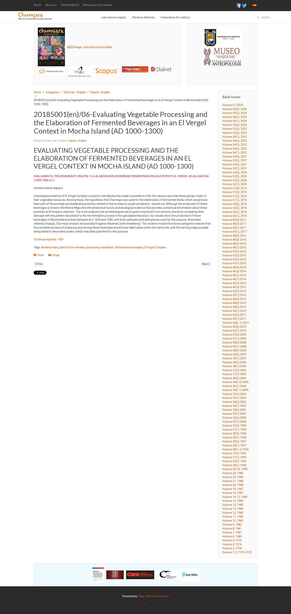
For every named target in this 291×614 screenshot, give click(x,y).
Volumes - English (75, 92)
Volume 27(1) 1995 (234, 457)
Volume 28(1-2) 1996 (235, 449)
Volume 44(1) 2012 (234, 310)
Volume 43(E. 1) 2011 (235, 322)
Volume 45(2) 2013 (234, 291)
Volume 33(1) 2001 (234, 413)
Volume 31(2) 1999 (234, 425)
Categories (52, 92)
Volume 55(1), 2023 (234, 136)
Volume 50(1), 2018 (234, 215)
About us (51, 5)
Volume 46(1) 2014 (234, 279)
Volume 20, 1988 (232, 485)
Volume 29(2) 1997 (234, 441)
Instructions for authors (175, 17)
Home (37, 5)
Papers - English (100, 92)
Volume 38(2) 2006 (234, 362)
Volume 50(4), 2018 (234, 204)
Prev (39, 264)
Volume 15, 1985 (232, 500)
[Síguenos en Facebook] (239, 5)
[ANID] (98, 574)
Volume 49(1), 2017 (234, 231)
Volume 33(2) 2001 (234, 409)
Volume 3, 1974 (232, 548)
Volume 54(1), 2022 (234, 152)
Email (55, 255)
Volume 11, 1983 (232, 516)
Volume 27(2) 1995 (234, 453)
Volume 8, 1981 (232, 528)
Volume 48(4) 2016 (234, 235)
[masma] (222, 53)
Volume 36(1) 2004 (234, 386)
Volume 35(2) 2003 (234, 394)
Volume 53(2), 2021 (234, 164)
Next (205, 264)
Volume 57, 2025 (232, 105)
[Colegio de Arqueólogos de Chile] (168, 574)
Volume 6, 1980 (232, 536)
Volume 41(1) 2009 (234, 338)
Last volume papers (113, 17)
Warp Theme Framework (153, 596)
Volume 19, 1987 (232, 489)
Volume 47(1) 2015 (234, 263)
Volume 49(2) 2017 (234, 227)
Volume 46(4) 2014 (234, 267)
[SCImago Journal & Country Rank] (89, 46)
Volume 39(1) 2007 (234, 358)
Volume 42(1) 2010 (234, 330)
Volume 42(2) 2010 (234, 326)
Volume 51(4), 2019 (234, 188)
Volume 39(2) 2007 (234, 354)
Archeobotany (50, 247)
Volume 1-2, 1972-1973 (237, 552)
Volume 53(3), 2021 (234, 160)
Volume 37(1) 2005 (234, 374)
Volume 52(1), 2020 (234, 184)
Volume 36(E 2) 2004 (235, 382)
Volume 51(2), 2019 (234, 196)
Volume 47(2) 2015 (234, 259)
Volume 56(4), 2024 (234, 109)
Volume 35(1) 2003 (234, 398)
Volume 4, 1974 (232, 544)
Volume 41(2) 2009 (234, 334)
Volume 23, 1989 (232, 473)
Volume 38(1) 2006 (234, 366)
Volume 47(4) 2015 (234, 251)
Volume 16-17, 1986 (234, 496)
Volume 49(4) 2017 (234, 219)
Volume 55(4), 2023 (234, 124)
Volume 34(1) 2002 (234, 405)
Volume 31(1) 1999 (234, 429)
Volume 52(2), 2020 (234, 180)
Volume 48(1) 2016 (234, 247)
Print (40, 255)
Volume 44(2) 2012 (234, 306)
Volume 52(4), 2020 (234, 172)
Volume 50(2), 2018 (234, 212)
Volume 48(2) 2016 (234, 243)
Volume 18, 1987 (232, 492)
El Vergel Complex (155, 247)
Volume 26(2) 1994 (234, 461)
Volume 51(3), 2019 (234, 192)
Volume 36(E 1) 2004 (235, 390)
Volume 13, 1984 (232, 508)
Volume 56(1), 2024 (234, 120)
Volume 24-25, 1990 (234, 469)
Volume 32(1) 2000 (234, 421)
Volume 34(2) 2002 (234, 401)
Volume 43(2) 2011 (234, 314)
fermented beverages (128, 247)
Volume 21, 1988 (232, 481)
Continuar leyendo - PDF (49, 239)
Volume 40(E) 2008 (234, 350)
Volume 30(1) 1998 (234, 437)
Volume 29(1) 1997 (234, 445)
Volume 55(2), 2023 (234, 132)
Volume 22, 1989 (232, 477)
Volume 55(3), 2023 (234, 128)
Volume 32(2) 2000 (234, 417)
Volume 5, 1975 (232, 540)
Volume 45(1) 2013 (234, 295)
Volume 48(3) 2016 (234, 239)
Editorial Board (70, 5)
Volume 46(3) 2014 (234, 271)
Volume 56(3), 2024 (234, 113)
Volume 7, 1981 (232, 532)
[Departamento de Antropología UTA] (222, 62)
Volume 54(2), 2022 (234, 148)
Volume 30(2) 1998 (234, 433)
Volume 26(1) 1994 (234, 465)
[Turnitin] (190, 574)
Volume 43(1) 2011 (234, 318)
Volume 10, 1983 (232, 520)
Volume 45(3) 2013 (234, 287)
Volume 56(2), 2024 (234, 117)
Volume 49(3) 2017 (234, 223)
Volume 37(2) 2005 (234, 370)
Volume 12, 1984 (232, 512)
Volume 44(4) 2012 (234, 299)
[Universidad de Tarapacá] (222, 37)
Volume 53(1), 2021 (234, 168)
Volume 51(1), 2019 (234, 200)
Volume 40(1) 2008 (234, 346)
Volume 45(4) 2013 (234, 283)
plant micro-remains (72, 247)
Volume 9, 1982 (232, 524)
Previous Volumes (143, 17)
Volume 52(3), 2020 (234, 176)
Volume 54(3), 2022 (234, 144)
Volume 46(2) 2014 (234, 275)
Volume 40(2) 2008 (234, 342)
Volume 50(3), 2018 (234, 208)
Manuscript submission (97, 5)
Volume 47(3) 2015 (234, 255)
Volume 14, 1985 (232, 504)
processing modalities (100, 247)
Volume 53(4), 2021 (234, 156)
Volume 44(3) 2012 (234, 303)
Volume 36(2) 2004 (234, 378)
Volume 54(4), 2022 (234, 140)
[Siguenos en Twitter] (244, 5)
